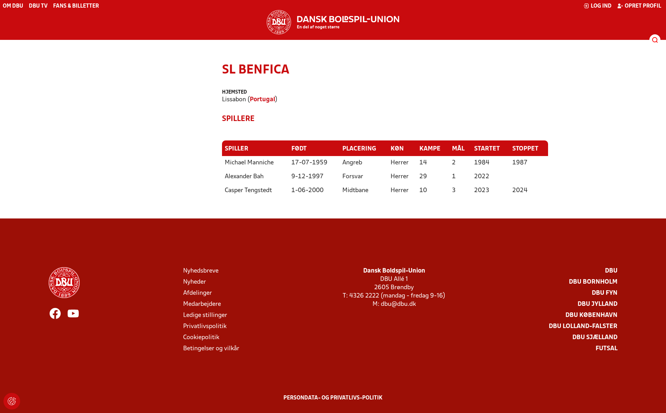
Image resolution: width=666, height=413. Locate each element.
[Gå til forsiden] (333, 22)
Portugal (262, 100)
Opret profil (643, 6)
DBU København (591, 315)
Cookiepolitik (201, 338)
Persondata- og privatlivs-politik (333, 398)
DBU (611, 271)
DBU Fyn (604, 293)
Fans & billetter (76, 6)
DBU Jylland (597, 304)
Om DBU (13, 6)
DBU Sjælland (594, 338)
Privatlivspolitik (205, 326)
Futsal (606, 349)
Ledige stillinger (205, 315)
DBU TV (38, 6)
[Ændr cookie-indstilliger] (11, 401)
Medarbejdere (202, 304)
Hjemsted (234, 92)
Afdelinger (197, 293)
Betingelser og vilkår (211, 349)
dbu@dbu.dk (398, 304)
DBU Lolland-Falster (583, 326)
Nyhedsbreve (201, 271)
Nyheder (194, 282)
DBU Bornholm (593, 282)
